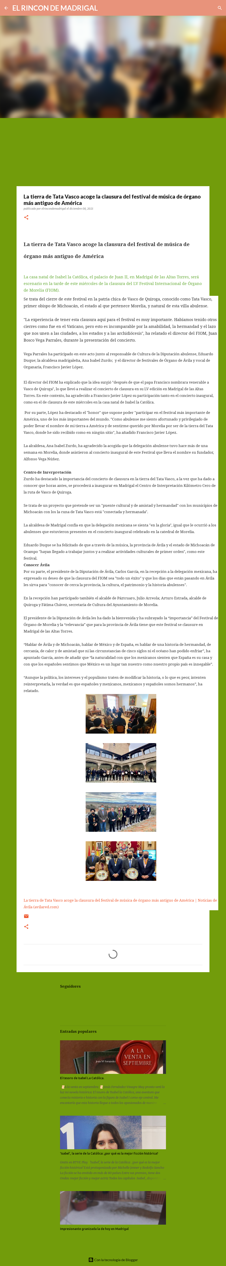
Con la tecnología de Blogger (116, 1260)
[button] (26, 218)
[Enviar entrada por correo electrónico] (26, 918)
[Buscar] (104, 8)
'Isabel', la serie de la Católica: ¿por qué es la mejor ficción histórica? (109, 1153)
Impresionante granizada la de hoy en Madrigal (94, 1229)
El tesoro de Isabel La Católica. (82, 1078)
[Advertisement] (113, 151)
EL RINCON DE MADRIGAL (55, 8)
